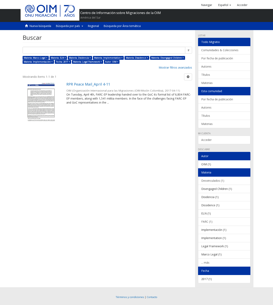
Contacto (152, 297)
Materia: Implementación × (38, 61)
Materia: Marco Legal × (35, 57)
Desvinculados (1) (212, 180)
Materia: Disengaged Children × (167, 57)
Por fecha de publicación (217, 58)
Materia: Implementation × (108, 57)
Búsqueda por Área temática (122, 26)
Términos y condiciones (130, 297)
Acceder (206, 140)
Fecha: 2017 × (63, 61)
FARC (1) (206, 221)
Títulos (205, 75)
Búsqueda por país (69, 26)
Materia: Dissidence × (137, 57)
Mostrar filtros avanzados (175, 67)
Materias (207, 83)
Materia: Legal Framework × (87, 61)
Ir (188, 50)
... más (205, 262)
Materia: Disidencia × (80, 57)
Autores (206, 66)
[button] (224, 5)
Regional (93, 26)
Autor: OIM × (111, 61)
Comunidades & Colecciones (219, 50)
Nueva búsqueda (40, 26)
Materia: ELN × (58, 57)
